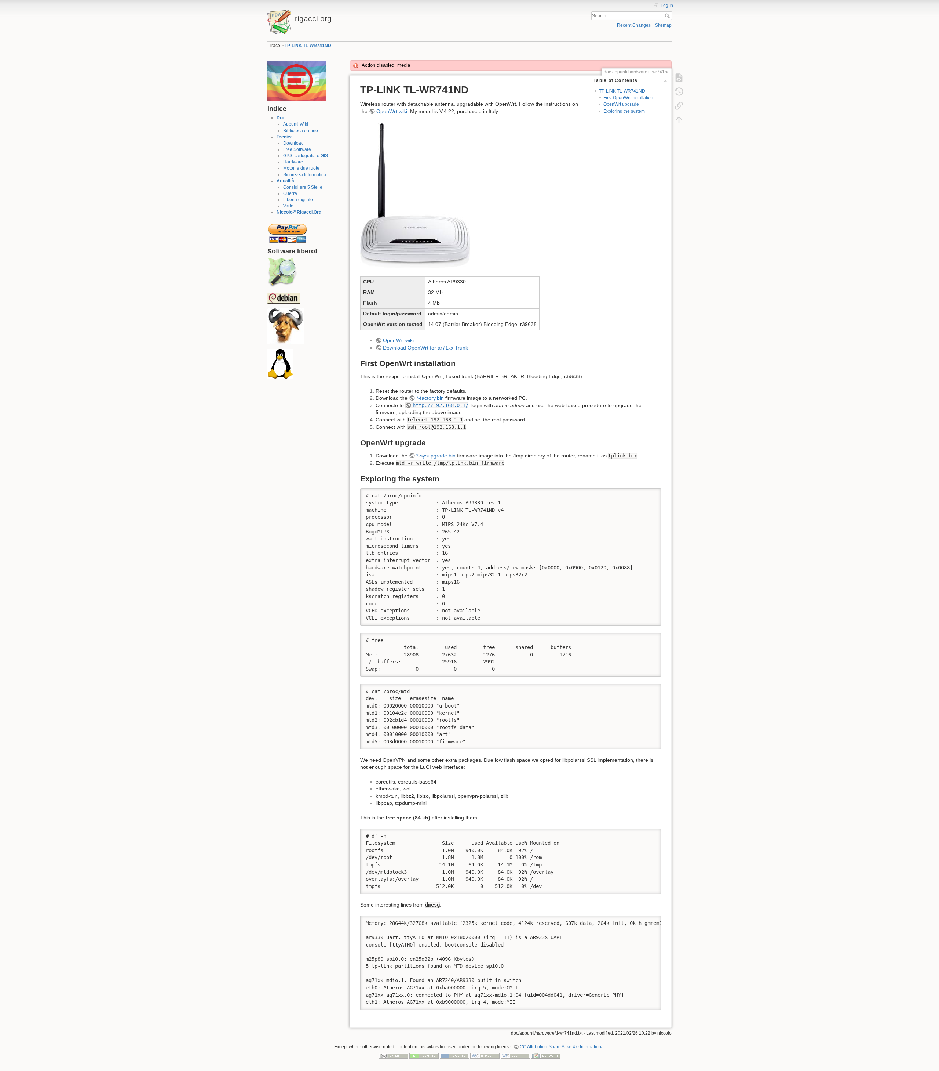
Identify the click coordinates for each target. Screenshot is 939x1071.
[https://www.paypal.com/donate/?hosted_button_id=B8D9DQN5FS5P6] (287, 231)
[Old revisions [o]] (679, 92)
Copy (651, 494)
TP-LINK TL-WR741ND (308, 45)
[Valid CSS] (515, 1055)
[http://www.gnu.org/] (285, 326)
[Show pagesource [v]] (679, 78)
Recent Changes (634, 25)
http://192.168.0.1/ (440, 405)
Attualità (285, 181)
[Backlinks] (679, 106)
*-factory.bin (430, 398)
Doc (281, 117)
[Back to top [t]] (679, 120)
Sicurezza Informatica (304, 174)
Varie (288, 206)
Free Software (297, 149)
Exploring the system (624, 111)
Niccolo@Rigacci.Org (299, 212)
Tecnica (285, 137)
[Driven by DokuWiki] (545, 1055)
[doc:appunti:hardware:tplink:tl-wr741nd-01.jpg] (415, 195)
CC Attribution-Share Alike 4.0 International (562, 1046)
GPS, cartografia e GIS (305, 155)
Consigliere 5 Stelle (302, 187)
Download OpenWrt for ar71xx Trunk (425, 348)
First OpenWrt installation (628, 97)
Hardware (293, 161)
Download (293, 143)
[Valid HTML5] (485, 1055)
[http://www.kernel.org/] (280, 363)
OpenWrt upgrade (621, 104)
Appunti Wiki (295, 124)
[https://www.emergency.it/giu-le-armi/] (296, 80)
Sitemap (663, 25)
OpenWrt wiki (391, 111)
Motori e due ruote (301, 168)
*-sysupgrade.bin (436, 456)
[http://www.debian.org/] (283, 297)
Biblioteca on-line (300, 130)
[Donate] (424, 1055)
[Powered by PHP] (454, 1055)
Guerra (290, 193)
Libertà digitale (298, 199)
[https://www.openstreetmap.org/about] (282, 272)
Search (668, 15)
